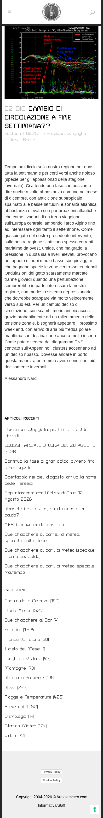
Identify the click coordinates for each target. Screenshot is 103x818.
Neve (10, 687)
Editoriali (13, 630)
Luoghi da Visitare (23, 658)
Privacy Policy (51, 772)
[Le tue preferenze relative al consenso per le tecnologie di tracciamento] (94, 809)
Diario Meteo (18, 610)
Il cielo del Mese (22, 649)
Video (10, 735)
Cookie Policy (51, 780)
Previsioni (56, 133)
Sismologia (15, 716)
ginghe (79, 133)
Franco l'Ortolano (22, 639)
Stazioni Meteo (20, 726)
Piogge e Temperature (28, 697)
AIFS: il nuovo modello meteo (34, 524)
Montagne (15, 668)
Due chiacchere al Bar (28, 620)
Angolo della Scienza (27, 601)
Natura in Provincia (24, 678)
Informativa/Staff (51, 805)
